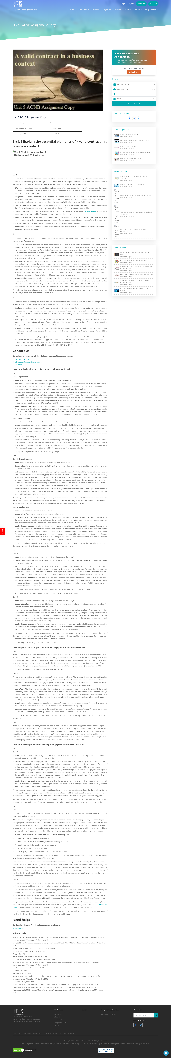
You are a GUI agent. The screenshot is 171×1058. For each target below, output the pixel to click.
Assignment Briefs (60, 1023)
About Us (57, 1017)
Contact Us (58, 1014)
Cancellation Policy (51, 1033)
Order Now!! (17, 364)
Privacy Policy (17, 1033)
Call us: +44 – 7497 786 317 (22, 360)
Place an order (18, 929)
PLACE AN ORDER (134, 104)
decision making (90, 211)
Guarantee (27, 1033)
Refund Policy (37, 1033)
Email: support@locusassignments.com (27, 362)
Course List (58, 1020)
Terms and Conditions (66, 1033)
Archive (56, 1025)
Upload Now (134, 72)
